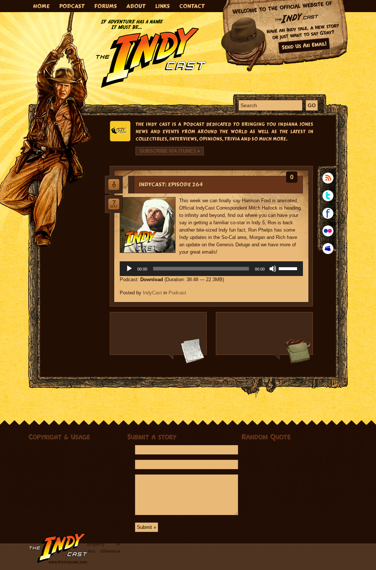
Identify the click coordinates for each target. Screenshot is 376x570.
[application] (211, 268)
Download (151, 279)
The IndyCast (151, 53)
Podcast (177, 292)
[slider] (289, 268)
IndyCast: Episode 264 (171, 184)
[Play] (129, 268)
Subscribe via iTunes (168, 151)
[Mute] (272, 268)
